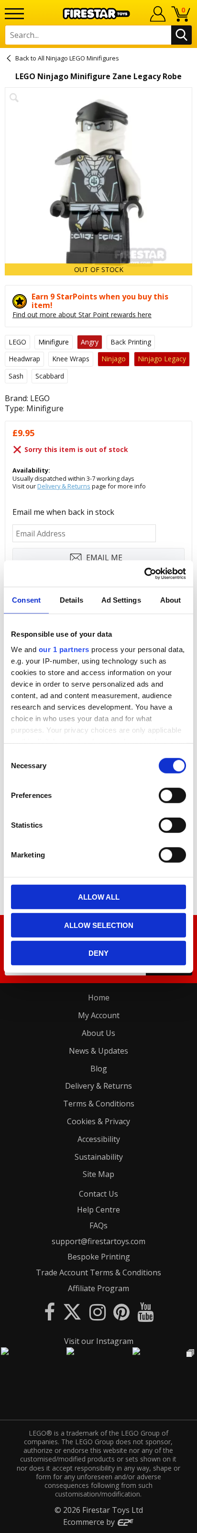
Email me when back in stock (63, 512)
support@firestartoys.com (98, 1241)
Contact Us (98, 1193)
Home (98, 997)
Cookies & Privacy (98, 1121)
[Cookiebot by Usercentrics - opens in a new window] (144, 573)
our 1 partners (64, 649)
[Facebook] (49, 1311)
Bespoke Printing (98, 1256)
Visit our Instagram (98, 1341)
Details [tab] (71, 600)
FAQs (98, 1225)
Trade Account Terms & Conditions (98, 1272)
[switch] (172, 795)
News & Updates (98, 1051)
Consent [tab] (26, 600)
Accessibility (98, 1139)
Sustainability (99, 1157)
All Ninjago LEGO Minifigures (78, 58)
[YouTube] (145, 1311)
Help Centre (98, 1209)
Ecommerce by (90, 1522)
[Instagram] (97, 1311)
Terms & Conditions (98, 1103)
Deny (98, 953)
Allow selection (98, 925)
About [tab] (170, 600)
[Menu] (14, 13)
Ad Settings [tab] (121, 600)
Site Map (98, 1174)
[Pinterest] (121, 1311)
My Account (99, 1015)
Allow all (99, 897)
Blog (98, 1068)
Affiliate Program (98, 1288)
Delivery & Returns (63, 486)
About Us (98, 1033)
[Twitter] (72, 1311)
